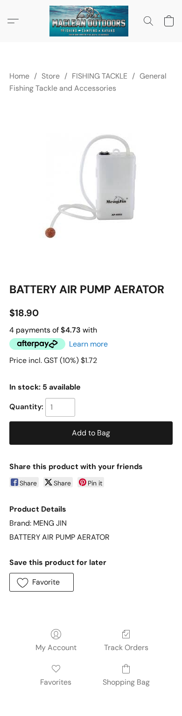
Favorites (55, 682)
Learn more (88, 344)
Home (19, 76)
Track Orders (126, 647)
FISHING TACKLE (99, 76)
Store (51, 76)
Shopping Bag (126, 682)
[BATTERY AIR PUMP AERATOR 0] (91, 186)
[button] (91, 21)
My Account (56, 647)
